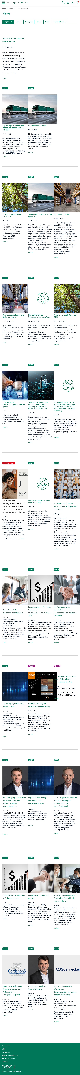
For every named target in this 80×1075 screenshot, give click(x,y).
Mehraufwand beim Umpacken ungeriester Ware (39, 316)
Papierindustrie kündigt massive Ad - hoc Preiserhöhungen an (37, 800)
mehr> (4, 78)
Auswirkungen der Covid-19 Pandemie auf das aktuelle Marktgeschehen (64, 898)
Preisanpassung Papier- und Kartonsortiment (13, 316)
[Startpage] (20, 3)
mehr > (5, 156)
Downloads (6, 1046)
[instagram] (14, 1066)
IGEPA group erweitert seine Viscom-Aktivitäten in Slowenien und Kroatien (65, 679)
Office (39, 22)
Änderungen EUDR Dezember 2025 (65, 316)
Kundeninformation (61, 214)
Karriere (5, 1061)
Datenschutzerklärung (10, 1055)
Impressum (6, 1052)
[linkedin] (7, 1066)
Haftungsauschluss (8, 1058)
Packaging (29, 22)
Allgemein (8, 22)
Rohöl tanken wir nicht (37, 125)
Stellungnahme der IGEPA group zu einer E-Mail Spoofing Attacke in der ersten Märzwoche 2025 (38, 405)
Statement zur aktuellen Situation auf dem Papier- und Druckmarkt (65, 506)
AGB (3, 1049)
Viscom (18, 22)
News (11, 8)
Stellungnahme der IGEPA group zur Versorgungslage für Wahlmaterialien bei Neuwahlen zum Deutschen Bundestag (64, 406)
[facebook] (3, 1066)
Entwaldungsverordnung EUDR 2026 (12, 215)
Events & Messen (59, 22)
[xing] (10, 1066)
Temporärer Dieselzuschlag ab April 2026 (40, 215)
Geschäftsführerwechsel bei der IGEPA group (39, 501)
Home (4, 8)
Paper (47, 22)
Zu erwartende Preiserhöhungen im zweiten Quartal (13, 404)
